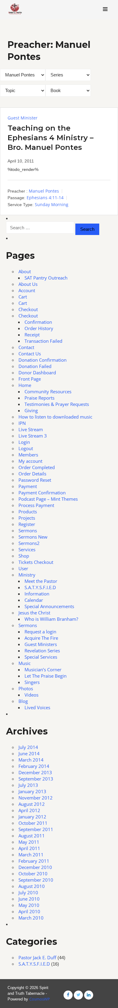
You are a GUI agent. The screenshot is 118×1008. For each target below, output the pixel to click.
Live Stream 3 (32, 436)
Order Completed (36, 467)
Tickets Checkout (35, 562)
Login (24, 442)
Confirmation (38, 322)
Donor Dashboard (37, 372)
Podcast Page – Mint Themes (48, 499)
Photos (25, 688)
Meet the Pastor (41, 581)
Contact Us (29, 354)
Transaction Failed (43, 341)
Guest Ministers (41, 644)
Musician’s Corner (43, 669)
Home (24, 385)
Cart (22, 297)
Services (26, 549)
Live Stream (30, 429)
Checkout (28, 309)
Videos (31, 695)
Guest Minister (23, 118)
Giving (31, 410)
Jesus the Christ (34, 613)
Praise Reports (39, 398)
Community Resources (48, 391)
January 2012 (32, 817)
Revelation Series (42, 651)
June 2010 (29, 899)
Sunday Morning (51, 204)
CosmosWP (39, 999)
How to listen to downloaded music (55, 417)
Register (26, 524)
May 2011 (28, 842)
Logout (25, 448)
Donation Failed (34, 366)
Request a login (40, 632)
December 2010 (35, 867)
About (24, 271)
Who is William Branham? (51, 619)
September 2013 (35, 779)
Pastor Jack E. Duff (37, 957)
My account (30, 461)
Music (24, 663)
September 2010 (35, 880)
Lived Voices (37, 707)
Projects (26, 518)
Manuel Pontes (44, 191)
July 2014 (28, 747)
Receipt (32, 335)
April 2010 (29, 911)
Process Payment (36, 505)
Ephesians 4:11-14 (45, 197)
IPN (22, 423)
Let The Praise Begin (46, 676)
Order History (39, 328)
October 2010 (33, 873)
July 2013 (28, 785)
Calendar (34, 600)
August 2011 (31, 836)
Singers (32, 682)
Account (26, 290)
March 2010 (31, 918)
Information (37, 594)
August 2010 (31, 886)
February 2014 (33, 766)
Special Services (41, 657)
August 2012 (31, 804)
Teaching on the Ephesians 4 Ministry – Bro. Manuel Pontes (50, 138)
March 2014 (31, 760)
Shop (23, 556)
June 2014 (29, 753)
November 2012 (35, 798)
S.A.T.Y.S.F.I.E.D (40, 587)
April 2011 (29, 848)
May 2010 (28, 905)
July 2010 (28, 892)
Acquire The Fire (41, 638)
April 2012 (29, 810)
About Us (28, 284)
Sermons (27, 530)
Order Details (32, 474)
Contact (26, 347)
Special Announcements (49, 606)
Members (28, 455)
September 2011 (35, 829)
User (23, 568)
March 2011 (31, 855)
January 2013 (32, 791)
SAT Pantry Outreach (46, 278)
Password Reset (34, 480)
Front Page (29, 379)
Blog (23, 701)
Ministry (26, 575)
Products (27, 512)
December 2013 (35, 772)
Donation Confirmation (42, 360)
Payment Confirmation (42, 493)
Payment (27, 486)
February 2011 (33, 861)
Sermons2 (29, 543)
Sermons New (33, 537)
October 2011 (33, 823)
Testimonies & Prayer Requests (57, 404)
